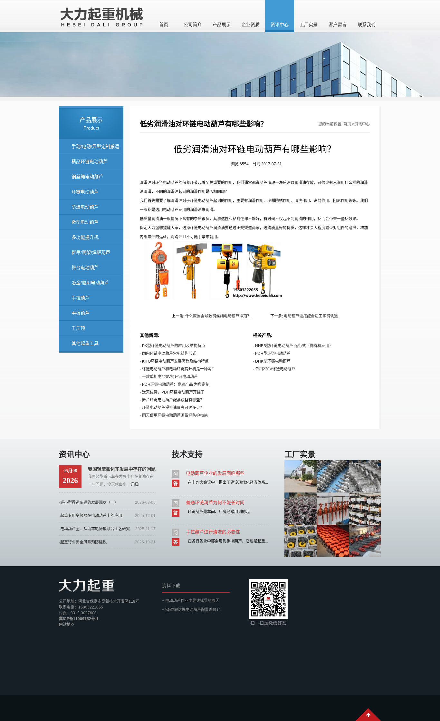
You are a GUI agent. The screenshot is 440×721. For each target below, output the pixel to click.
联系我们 (367, 24)
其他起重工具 (85, 343)
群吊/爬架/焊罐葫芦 (91, 252)
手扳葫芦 (81, 313)
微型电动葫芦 (85, 222)
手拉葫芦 (81, 297)
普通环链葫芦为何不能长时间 (215, 502)
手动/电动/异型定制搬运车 (95, 149)
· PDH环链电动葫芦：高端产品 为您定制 (174, 384)
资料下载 (171, 585)
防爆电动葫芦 (85, 206)
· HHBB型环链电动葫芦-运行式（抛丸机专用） (293, 346)
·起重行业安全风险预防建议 (83, 542)
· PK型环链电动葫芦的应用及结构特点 (172, 346)
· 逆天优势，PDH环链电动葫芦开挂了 (172, 392)
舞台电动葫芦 (85, 267)
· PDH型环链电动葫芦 (272, 353)
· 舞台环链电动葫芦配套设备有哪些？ (172, 400)
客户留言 (338, 24)
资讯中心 (280, 24)
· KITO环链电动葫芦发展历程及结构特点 (174, 361)
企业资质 (251, 24)
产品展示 (222, 24)
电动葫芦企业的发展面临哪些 (215, 473)
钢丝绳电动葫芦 (87, 176)
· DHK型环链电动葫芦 (272, 361)
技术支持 (187, 454)
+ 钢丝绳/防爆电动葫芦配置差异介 (191, 610)
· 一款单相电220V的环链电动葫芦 (169, 377)
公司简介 (193, 24)
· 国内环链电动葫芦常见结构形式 (168, 353)
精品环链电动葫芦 (90, 161)
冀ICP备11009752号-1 (79, 619)
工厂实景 (309, 24)
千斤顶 (78, 328)
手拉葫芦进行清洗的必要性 (213, 531)
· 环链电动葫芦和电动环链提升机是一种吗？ (177, 369)
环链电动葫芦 (85, 191)
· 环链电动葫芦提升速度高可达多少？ (172, 407)
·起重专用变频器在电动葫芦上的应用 (90, 515)
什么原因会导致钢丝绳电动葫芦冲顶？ (218, 316)
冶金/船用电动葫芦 (90, 282)
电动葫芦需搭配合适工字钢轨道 (311, 316)
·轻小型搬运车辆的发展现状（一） (88, 502)
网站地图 (66, 624)
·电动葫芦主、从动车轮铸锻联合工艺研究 (94, 529)
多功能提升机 (85, 237)
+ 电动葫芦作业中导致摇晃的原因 (190, 601)
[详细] (134, 484)
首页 (163, 24)
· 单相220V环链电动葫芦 (274, 369)
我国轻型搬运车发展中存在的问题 (122, 469)
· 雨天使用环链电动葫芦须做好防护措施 (174, 415)
